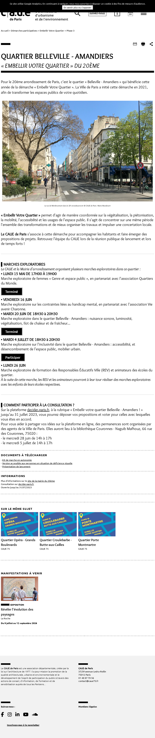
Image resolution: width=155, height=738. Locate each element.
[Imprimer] (143, 44)
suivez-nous (97, 13)
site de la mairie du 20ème (41, 480)
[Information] (117, 13)
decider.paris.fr (38, 409)
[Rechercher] (77, 13)
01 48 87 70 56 (86, 677)
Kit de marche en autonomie (17, 459)
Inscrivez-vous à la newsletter (23, 724)
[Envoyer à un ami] (135, 44)
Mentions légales (87, 706)
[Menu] (143, 13)
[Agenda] (130, 13)
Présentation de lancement (16, 466)
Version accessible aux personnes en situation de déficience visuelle (37, 463)
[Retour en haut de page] (144, 727)
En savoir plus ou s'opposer (77, 7)
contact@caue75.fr (88, 680)
